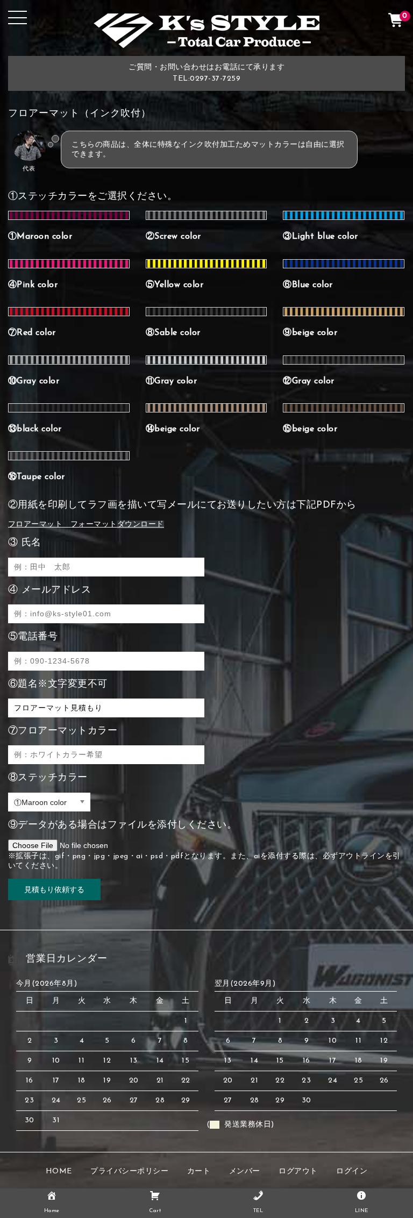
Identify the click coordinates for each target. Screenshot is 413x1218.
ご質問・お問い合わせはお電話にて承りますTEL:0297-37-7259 (206, 73)
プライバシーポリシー (129, 1171)
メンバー (244, 1171)
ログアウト (298, 1171)
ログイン (351, 1171)
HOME (59, 1171)
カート (199, 1171)
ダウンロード (140, 525)
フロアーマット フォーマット (62, 525)
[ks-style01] (206, 39)
